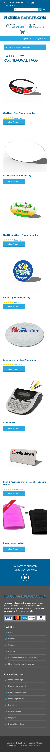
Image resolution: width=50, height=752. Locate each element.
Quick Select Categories (33, 38)
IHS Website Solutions (34, 745)
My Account (38, 27)
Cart (27, 32)
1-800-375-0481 (17, 27)
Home (10, 47)
